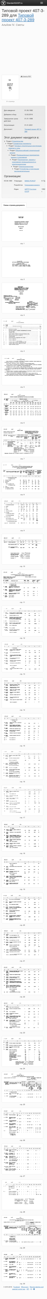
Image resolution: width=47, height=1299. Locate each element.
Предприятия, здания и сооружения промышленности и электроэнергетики (24, 161)
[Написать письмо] (31, 1289)
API (28, 1289)
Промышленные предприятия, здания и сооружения (25, 156)
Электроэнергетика (26, 166)
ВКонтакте (24, 1287)
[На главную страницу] (3, 2)
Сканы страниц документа (14, 205)
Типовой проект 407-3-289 (18, 17)
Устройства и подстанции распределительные (26, 170)
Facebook (16, 1287)
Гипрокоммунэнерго (32, 185)
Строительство (17, 141)
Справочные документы (22, 143)
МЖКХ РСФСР (30, 181)
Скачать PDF (26, 76)
